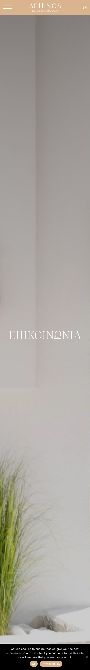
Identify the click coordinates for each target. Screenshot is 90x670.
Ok (34, 663)
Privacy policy (51, 663)
